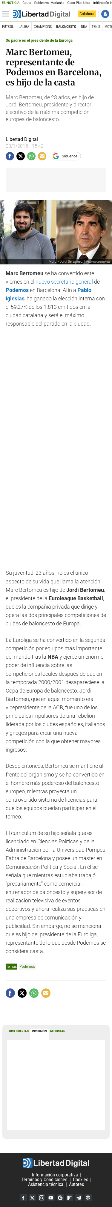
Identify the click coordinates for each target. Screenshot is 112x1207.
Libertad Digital (56, 1163)
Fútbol (8, 27)
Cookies (80, 1179)
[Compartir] (10, 156)
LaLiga (24, 27)
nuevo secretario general (64, 282)
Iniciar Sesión (105, 14)
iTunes (88, 1197)
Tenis (96, 27)
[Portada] (41, 14)
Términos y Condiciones (44, 1179)
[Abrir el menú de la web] (7, 14)
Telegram (78, 1197)
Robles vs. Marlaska (49, 3)
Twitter (32, 1197)
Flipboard (69, 1197)
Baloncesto (66, 27)
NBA (84, 27)
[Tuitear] (20, 156)
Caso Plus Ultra (78, 3)
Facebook (23, 1197)
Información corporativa (55, 1175)
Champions (43, 27)
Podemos (27, 966)
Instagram (41, 1197)
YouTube (51, 1197)
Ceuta (26, 3)
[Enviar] (31, 156)
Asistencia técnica (45, 1184)
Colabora (86, 13)
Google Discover (60, 1197)
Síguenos (70, 156)
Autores (76, 1184)
